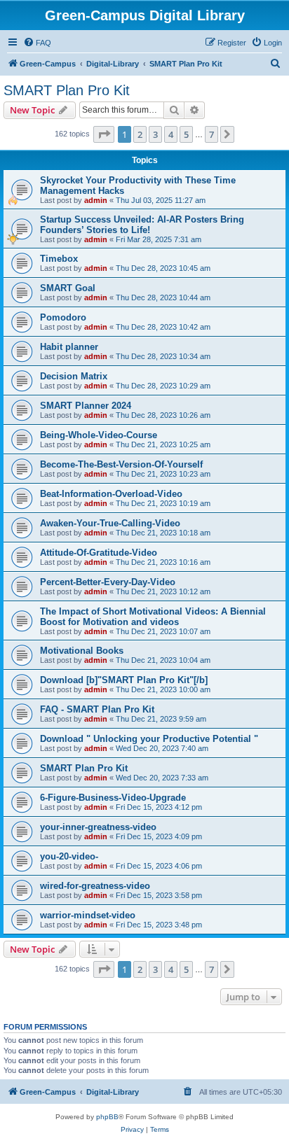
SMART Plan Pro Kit (67, 90)
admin (95, 200)
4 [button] (170, 134)
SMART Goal (67, 288)
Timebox (59, 258)
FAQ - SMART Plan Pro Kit (97, 709)
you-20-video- (69, 856)
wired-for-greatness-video (95, 886)
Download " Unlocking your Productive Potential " (149, 739)
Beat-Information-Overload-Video (111, 494)
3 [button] (155, 134)
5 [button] (186, 134)
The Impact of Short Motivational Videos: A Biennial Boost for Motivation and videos (153, 616)
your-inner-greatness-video (98, 827)
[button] (103, 134)
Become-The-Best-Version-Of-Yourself (121, 464)
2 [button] (139, 134)
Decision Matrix (73, 376)
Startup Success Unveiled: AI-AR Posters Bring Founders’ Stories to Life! (142, 224)
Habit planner (69, 347)
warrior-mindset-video (87, 915)
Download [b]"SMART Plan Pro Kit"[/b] (124, 680)
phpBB (107, 1117)
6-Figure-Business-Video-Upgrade (113, 797)
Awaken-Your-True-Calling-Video (110, 523)
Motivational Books (81, 650)
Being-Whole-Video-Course (98, 435)
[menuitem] (37, 42)
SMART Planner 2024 (85, 405)
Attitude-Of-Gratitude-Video (98, 552)
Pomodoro (63, 317)
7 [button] (211, 134)
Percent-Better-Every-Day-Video (107, 582)
